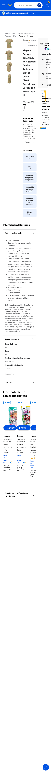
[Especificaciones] (32, 339)
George (25, 40)
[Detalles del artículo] (32, 233)
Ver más (27, 142)
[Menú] (4, 5)
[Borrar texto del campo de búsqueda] (36, 5)
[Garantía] (32, 383)
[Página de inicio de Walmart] (10, 5)
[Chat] (46, 767)
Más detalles (9, 374)
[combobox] (28, 5)
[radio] (24, 108)
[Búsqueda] (39, 5)
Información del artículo (16, 225)
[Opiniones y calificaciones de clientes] (32, 494)
